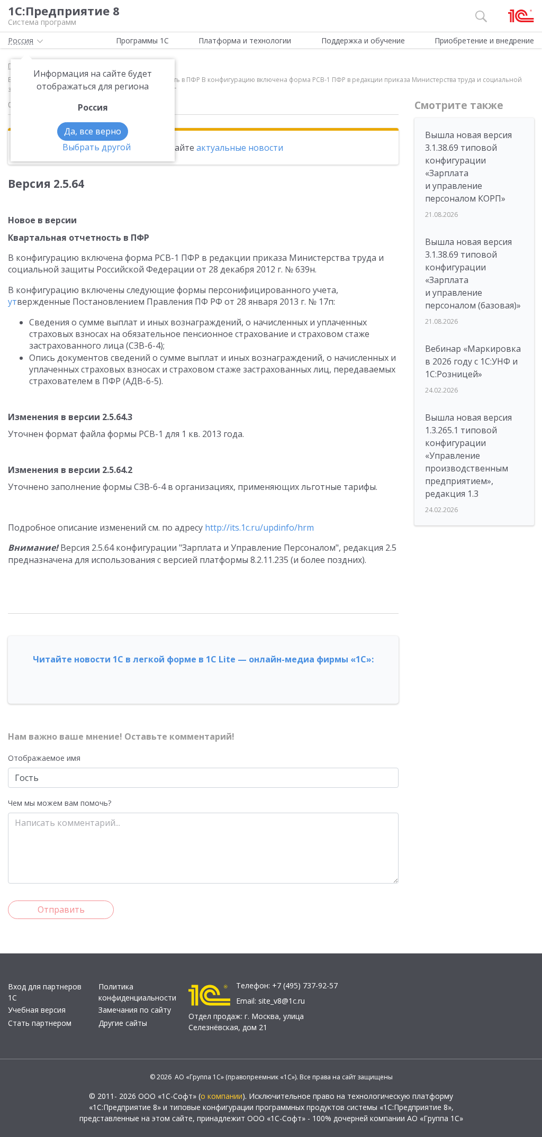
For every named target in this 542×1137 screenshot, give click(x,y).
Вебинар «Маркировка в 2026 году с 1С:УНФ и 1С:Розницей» (473, 361)
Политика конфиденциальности (137, 992)
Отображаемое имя (44, 758)
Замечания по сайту (134, 1010)
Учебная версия (37, 1010)
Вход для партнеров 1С (45, 992)
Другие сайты (122, 1023)
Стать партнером (39, 1023)
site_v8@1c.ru (281, 1001)
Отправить (61, 909)
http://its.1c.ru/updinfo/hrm (259, 527)
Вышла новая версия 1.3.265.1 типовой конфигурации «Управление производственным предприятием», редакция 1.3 (468, 455)
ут (12, 301)
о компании (221, 1096)
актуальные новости (239, 147)
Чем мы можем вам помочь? (59, 803)
